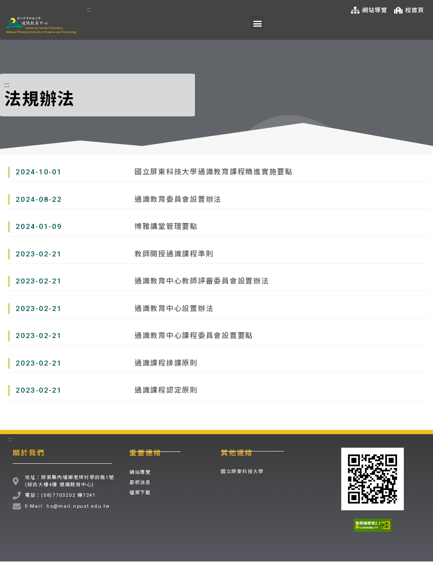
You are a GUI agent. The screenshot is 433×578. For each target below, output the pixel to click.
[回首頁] (41, 25)
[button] (258, 23)
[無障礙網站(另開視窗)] (372, 525)
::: (88, 9)
